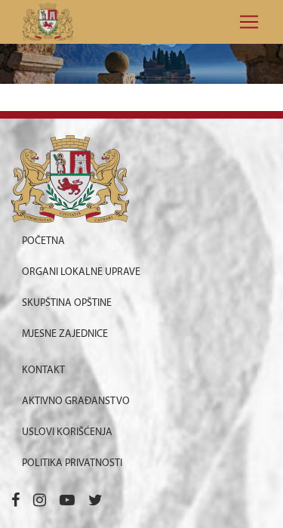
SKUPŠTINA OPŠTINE (67, 303)
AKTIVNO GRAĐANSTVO (76, 401)
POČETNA (43, 241)
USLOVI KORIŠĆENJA (67, 432)
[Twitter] (95, 501)
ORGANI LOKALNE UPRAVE (81, 272)
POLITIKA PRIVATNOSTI (72, 463)
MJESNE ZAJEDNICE (65, 334)
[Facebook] (15, 501)
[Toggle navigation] (244, 22)
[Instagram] (39, 501)
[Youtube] (67, 501)
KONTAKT (43, 370)
